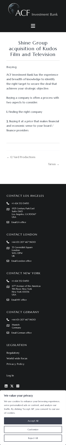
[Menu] (33, 26)
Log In (10, 375)
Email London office (22, 260)
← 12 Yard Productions (21, 157)
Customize (33, 429)
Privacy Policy (16, 364)
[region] (33, 417)
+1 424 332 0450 (20, 203)
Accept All (33, 420)
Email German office (22, 332)
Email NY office (19, 299)
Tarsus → (53, 164)
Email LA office (19, 222)
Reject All (33, 438)
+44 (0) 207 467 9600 (24, 242)
